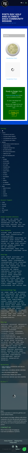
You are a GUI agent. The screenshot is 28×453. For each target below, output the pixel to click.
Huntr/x (16, 301)
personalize (10, 351)
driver (3, 297)
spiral (10, 313)
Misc (2, 247)
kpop (3, 303)
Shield (7, 280)
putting (16, 351)
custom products (19, 333)
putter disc (12, 278)
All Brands (5, 182)
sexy (12, 312)
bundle (13, 258)
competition (4, 326)
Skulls (19, 224)
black (22, 257)
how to (20, 347)
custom (15, 326)
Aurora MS (8, 257)
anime (11, 292)
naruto (19, 304)
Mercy (15, 273)
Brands (8, 234)
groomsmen (4, 347)
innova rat (3, 349)
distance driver (22, 262)
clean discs (19, 258)
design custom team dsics (7, 338)
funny (9, 299)
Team (4, 190)
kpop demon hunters (11, 303)
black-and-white (11, 294)
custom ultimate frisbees (7, 414)
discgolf (12, 340)
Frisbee (2, 345)
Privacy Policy (13, 442)
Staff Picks (8, 226)
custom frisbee (12, 329)
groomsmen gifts (12, 347)
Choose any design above (12, 95)
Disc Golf (6, 340)
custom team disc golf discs (8, 335)
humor (10, 301)
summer (21, 351)
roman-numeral (6, 312)
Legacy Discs (6, 171)
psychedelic (5, 310)
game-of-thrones (17, 299)
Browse (4, 142)
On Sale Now (6, 163)
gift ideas (15, 345)
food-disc (22, 297)
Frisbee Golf (8, 345)
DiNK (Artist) (4, 221)
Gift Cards (5, 165)
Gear (25, 241)
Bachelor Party (17, 232)
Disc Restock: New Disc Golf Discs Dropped (14, 377)
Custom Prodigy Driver (6, 262)
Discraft (12, 239)
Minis (22, 245)
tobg (10, 315)
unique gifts (17, 356)
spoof (14, 313)
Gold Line (23, 265)
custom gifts (4, 333)
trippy (14, 315)
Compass (10, 260)
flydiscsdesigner (19, 344)
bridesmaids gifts (22, 324)
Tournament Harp (19, 281)
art (16, 292)
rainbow (11, 310)
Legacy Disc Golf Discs (16, 271)
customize (11, 333)
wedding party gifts (14, 358)
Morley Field (11, 349)
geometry (4, 301)
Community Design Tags (9, 148)
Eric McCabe (12, 264)
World (24, 285)
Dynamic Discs (6, 167)
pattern (9, 308)
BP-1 (5, 258)
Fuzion (7, 265)
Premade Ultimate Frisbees (7, 248)
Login (3, 202)
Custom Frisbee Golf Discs (7, 331)
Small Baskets (8, 250)
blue (2, 258)
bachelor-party (22, 292)
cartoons (16, 219)
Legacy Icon (4, 273)
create (3, 132)
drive (14, 342)
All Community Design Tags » (8, 317)
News (4, 192)
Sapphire (3, 280)
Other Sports (14, 224)
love (3, 304)
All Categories (6, 184)
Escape (17, 264)
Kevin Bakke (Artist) (5, 222)
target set (3, 281)
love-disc (8, 304)
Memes (16, 222)
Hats (8, 243)
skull (20, 312)
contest (10, 326)
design (18, 337)
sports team (21, 313)
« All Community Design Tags (7, 23)
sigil (16, 312)
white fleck (19, 285)
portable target (17, 274)
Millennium (6, 176)
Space (23, 224)
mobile (19, 273)
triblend (14, 283)
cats (21, 219)
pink (14, 308)
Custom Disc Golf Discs (8, 134)
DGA (4, 178)
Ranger (18, 278)
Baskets (3, 234)
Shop (3, 157)
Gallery (5, 194)
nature (24, 304)
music (20, 222)
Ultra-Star (20, 283)
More (3, 186)
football (4, 299)
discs (10, 342)
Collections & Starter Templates (11, 144)
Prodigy (5, 172)
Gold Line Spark (5, 269)
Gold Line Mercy (15, 267)
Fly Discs (5, 174)
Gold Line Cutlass (5, 267)
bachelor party (13, 324)
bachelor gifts (4, 324)
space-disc (4, 313)
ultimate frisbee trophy (7, 356)
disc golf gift (4, 342)
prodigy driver (15, 276)
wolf (25, 315)
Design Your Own (15, 113)
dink (17, 296)
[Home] (2, 131)
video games (21, 226)
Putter (21, 248)
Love (12, 222)
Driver (22, 239)
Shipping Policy (18, 440)
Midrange (10, 245)
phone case (4, 274)
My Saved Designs (7, 149)
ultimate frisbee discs (15, 354)
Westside (24, 250)
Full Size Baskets (19, 241)
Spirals (2, 226)
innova (24, 347)
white (13, 285)
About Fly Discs (7, 188)
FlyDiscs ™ (18, 449)
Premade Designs (12, 247)
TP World (9, 283)
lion (19, 303)
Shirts (2, 250)
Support (4, 206)
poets (15, 23)
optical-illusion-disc (16, 306)
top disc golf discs (15, 353)
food (16, 297)
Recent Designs (7, 146)
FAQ (3, 208)
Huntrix (21, 301)
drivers (22, 342)
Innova (4, 180)
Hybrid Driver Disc (5, 271)
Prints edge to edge (6, 276)
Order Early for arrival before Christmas (14, 370)
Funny (18, 221)
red (16, 310)
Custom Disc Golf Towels (9, 140)
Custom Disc (22, 326)
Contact (5, 195)
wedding (20, 315)
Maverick (10, 273)
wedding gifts (4, 358)
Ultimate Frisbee (17, 250)
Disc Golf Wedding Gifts (9, 155)
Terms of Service (8, 440)
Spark (12, 280)
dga (26, 338)
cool (13, 296)
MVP (5, 247)
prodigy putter (4, 278)
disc (21, 296)
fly (12, 297)
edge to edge (4, 264)
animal (7, 292)
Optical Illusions (5, 224)
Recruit (23, 278)
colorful (7, 296)
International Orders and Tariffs (11, 374)
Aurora (3, 257)
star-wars (4, 315)
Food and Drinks (12, 221)
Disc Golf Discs (4, 239)
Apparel (5, 159)
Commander (4, 260)
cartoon (23, 294)
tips (9, 353)
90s (2, 292)
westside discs (4, 360)
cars (11, 219)
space (25, 312)
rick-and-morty (23, 310)
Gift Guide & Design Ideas (9, 151)
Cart (3, 212)
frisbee (2, 265)
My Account (5, 210)
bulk (9, 258)
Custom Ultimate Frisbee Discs (8, 337)
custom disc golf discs (17, 413)
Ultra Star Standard (6, 285)
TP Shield (3, 283)
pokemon (19, 308)
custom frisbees (19, 331)
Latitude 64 (6, 169)
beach (3, 294)
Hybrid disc (16, 269)
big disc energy (16, 257)
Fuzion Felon (13, 265)
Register (4, 204)
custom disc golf (5, 328)
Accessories (6, 161)
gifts (20, 345)
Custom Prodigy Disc (19, 260)
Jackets (17, 243)
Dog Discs (17, 239)
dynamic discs (4, 344)
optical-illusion (6, 306)
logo (23, 303)
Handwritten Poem (11, 58)
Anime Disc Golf (7, 153)
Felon (21, 264)
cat (3, 296)
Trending (14, 226)
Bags (23, 232)
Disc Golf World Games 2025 (10, 372)
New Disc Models (19, 349)
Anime (7, 219)
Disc (2, 340)
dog (25, 296)
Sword (21, 280)
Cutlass (15, 262)
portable (10, 274)
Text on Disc (4, 353)
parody (3, 308)
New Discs (3, 351)
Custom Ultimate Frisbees (9, 136)
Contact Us (16, 429)
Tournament (10, 281)
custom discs (4, 329)
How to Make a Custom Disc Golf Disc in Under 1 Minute (13, 367)
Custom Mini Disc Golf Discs (10, 138)
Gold (18, 265)
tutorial (24, 353)
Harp (11, 269)
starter (16, 280)
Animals (3, 219)
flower (8, 297)
